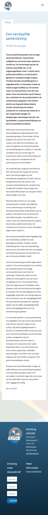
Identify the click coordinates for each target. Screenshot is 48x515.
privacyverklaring (33, 471)
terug (7, 22)
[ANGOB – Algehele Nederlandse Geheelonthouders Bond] (10, 6)
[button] (42, 5)
